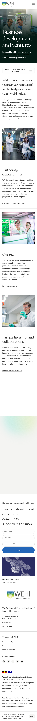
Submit (18, 488)
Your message (12, 469)
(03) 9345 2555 (7, 623)
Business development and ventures (15, 70)
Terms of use (17, 718)
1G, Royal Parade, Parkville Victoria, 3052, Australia (10, 618)
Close (32, 716)
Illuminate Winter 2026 (10, 579)
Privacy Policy (6, 718)
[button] (33, 4)
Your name (10, 445)
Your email (10, 457)
